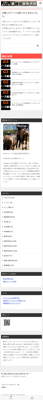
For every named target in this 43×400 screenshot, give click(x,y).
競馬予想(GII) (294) (10, 246)
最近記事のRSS (8, 279)
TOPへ (32, 398)
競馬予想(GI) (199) (10, 241)
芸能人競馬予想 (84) (10, 260)
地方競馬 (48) (8, 212)
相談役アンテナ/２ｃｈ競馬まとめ (14, 300)
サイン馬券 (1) (9, 207)
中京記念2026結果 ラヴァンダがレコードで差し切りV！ (26, 93)
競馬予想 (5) (8, 236)
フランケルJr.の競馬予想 (11, 298)
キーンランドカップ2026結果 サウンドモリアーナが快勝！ (26, 63)
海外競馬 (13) (8, 231)
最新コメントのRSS (9, 281)
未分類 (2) (7, 222)
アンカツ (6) (8, 202)
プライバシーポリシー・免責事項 (10, 386)
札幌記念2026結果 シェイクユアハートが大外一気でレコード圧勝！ (26, 83)
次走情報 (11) (8, 227)
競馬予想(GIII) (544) (10, 251)
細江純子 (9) (8, 256)
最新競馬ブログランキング (12, 303)
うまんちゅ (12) (9, 197)
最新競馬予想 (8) (9, 217)
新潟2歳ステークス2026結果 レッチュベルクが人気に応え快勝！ (26, 73)
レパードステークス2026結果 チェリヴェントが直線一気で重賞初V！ (26, 104)
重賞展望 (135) (9, 265)
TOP (16, 374)
